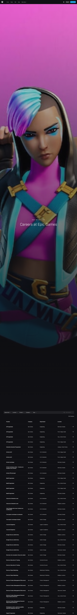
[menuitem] (8, 412)
